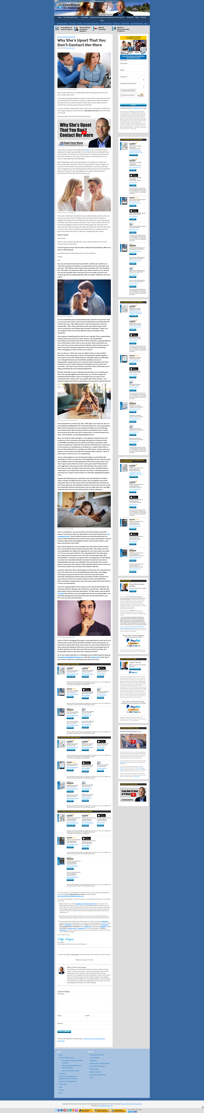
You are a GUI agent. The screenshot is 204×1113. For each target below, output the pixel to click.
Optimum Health (125, 23)
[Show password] (144, 80)
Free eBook (84, 17)
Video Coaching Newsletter (66, 37)
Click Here (137, 108)
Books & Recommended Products (123, 29)
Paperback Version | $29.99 (136, 272)
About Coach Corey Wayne (70, 1071)
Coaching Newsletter (62, 23)
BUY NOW (85, 676)
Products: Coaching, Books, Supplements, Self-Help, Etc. (107, 17)
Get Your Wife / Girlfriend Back (91, 23)
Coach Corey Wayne (70, 48)
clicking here (123, 762)
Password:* (124, 77)
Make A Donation (102, 28)
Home (60, 17)
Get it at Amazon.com (72, 674)
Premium (143, 17)
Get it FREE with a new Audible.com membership (135, 151)
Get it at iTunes (101, 674)
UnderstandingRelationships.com (71, 657)
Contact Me (130, 17)
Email (87, 1016)
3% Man (86, 150)
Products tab (95, 657)
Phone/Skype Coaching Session (85, 29)
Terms (132, 1104)
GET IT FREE (71, 676)
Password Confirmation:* (128, 83)
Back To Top (138, 1104)
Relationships (116, 23)
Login (137, 17)
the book (60, 593)
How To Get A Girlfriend (105, 23)
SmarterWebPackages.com (106, 1105)
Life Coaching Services (70, 17)
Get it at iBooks (86, 695)
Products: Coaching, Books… (68, 1081)
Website (60, 1023)
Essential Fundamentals (137, 23)
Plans (102, 20)
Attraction (79, 23)
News (145, 23)
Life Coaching (72, 23)
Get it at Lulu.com (101, 695)
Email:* (122, 70)
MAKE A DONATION (135, 669)
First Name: (124, 63)
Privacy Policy (125, 1104)
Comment (61, 994)
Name (59, 1016)
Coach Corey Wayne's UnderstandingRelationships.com (68, 5)
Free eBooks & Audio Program (67, 28)
